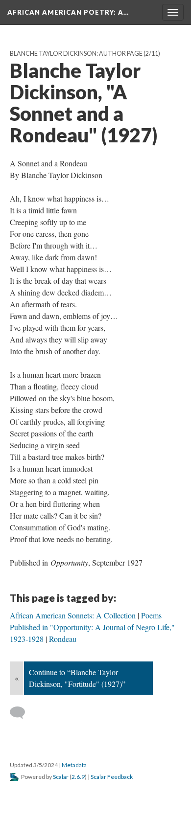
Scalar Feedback (112, 776)
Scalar (61, 776)
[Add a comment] (22, 712)
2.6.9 (78, 776)
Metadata (74, 765)
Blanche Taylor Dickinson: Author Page (76, 53)
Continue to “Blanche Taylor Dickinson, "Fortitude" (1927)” (77, 678)
